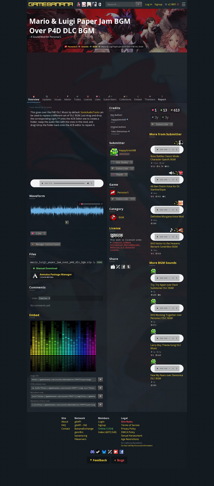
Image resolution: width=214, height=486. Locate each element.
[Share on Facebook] (123, 266)
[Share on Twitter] (118, 266)
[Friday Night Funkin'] (78, 4)
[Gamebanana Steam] (98, 451)
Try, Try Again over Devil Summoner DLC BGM (164, 286)
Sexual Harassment (131, 435)
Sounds (85, 46)
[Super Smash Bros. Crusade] (99, 4)
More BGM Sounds (162, 263)
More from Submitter (165, 134)
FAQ (63, 425)
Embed (34, 315)
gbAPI (78, 421)
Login (101, 421)
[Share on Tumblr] (128, 266)
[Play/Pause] (67, 222)
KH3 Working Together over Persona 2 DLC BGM (166, 316)
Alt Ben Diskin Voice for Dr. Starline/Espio (165, 188)
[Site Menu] (183, 4)
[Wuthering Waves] (94, 4)
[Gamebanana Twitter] (110, 451)
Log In (148, 4)
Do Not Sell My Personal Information (137, 445)
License (115, 228)
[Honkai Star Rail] (84, 4)
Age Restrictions (130, 439)
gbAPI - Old (81, 425)
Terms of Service (130, 425)
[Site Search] (138, 4)
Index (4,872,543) (107, 432)
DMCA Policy (128, 432)
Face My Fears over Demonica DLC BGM (167, 377)
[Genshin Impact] (89, 4)
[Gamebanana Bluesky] (104, 451)
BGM (95, 46)
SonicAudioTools (90, 112)
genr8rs (79, 432)
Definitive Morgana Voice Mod (167, 216)
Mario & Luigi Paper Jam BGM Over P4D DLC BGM (122, 46)
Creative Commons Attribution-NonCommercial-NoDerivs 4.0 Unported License (125, 246)
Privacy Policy (128, 428)
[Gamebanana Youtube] (115, 451)
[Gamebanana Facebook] (121, 451)
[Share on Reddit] (112, 266)
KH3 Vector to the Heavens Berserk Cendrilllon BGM (165, 245)
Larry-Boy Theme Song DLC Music (166, 346)
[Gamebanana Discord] (92, 451)
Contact (65, 428)
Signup (158, 4)
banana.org (81, 435)
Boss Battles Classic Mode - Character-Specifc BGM (165, 158)
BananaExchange (84, 428)
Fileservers (80, 439)
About (64, 421)
